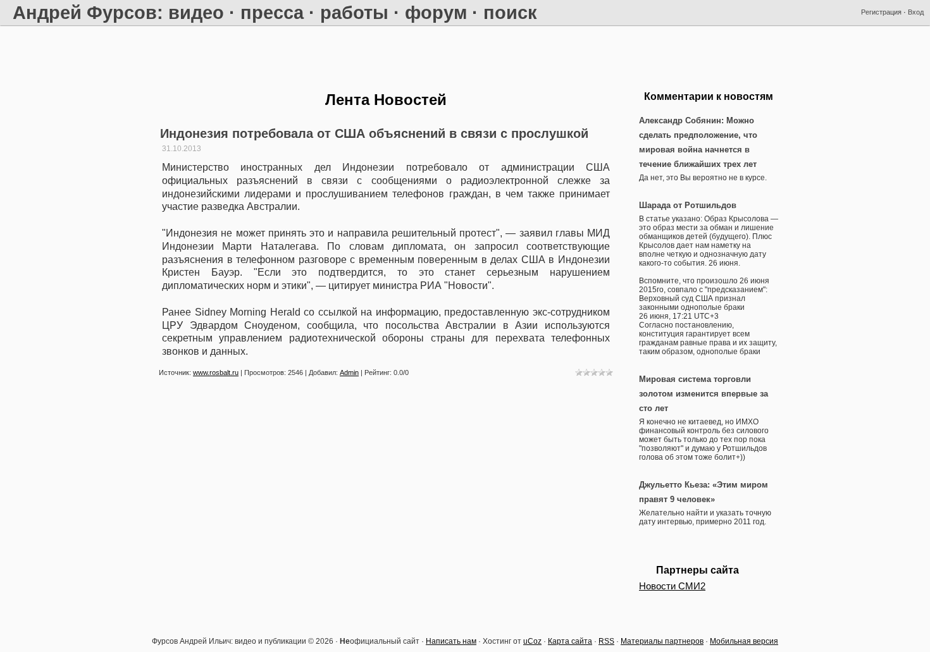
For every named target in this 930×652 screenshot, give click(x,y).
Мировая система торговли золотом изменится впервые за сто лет (703, 393)
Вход (916, 12)
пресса (272, 12)
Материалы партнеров (662, 641)
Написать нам (451, 641)
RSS (606, 641)
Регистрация (881, 12)
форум (436, 12)
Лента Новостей (386, 99)
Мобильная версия (744, 641)
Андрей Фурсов (85, 12)
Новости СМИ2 (672, 586)
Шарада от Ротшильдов (687, 205)
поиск (510, 12)
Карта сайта (570, 641)
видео (196, 12)
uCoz (532, 641)
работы (354, 12)
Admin (349, 372)
